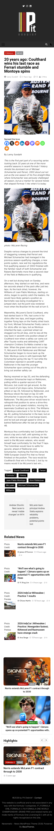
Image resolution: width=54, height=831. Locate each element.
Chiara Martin (25, 600)
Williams (10, 490)
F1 (34, 470)
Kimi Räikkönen (37, 480)
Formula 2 (32, 723)
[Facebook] (6, 143)
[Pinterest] (27, 143)
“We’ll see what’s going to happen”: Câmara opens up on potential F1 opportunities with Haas (27, 730)
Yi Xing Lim (24, 582)
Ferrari (43, 470)
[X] (12, 143)
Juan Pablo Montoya (15, 480)
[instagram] (27, 6)
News (19, 53)
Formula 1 (9, 53)
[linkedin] (30, 6)
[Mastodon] (32, 143)
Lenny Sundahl (12, 76)
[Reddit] (17, 143)
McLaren (10, 485)
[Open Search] (46, 44)
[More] (6, 148)
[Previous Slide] (42, 740)
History (23, 475)
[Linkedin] (22, 143)
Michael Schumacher (28, 485)
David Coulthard (21, 470)
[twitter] (23, 6)
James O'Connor (26, 552)
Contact (38, 798)
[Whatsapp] (42, 143)
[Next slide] (46, 740)
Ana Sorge (24, 637)
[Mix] (37, 143)
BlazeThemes (28, 827)
